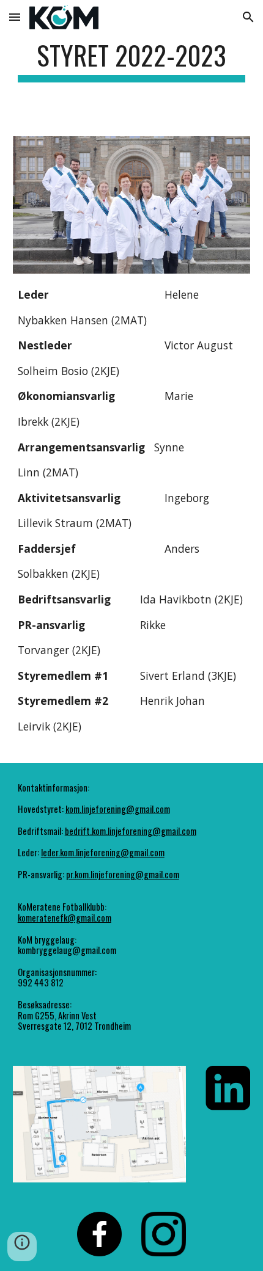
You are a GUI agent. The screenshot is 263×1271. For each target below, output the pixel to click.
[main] (132, 60)
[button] (14, 17)
